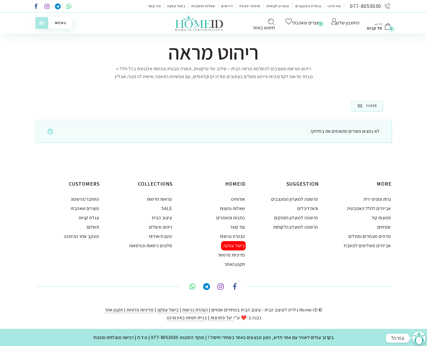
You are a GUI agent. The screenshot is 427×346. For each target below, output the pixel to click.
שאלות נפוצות (232, 208)
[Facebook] (36, 7)
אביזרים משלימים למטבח (367, 246)
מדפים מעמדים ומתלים (370, 236)
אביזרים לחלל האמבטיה (369, 208)
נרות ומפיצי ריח (377, 199)
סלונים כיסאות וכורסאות (150, 246)
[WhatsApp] (69, 7)
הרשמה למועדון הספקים (296, 218)
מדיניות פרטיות (231, 255)
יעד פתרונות (221, 318)
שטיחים (384, 227)
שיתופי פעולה (250, 6)
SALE (167, 208)
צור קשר (154, 6)
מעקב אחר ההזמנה (81, 236)
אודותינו (334, 6)
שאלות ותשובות (203, 6)
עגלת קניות (89, 218)
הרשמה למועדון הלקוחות (295, 227)
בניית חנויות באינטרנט (187, 318)
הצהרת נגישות (232, 236)
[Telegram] (58, 7)
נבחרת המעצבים (308, 6)
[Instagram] (47, 7)
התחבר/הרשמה (85, 199)
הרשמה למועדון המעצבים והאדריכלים (294, 203)
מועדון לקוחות (278, 6)
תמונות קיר (381, 218)
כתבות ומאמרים (230, 218)
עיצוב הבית (162, 218)
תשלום (93, 227)
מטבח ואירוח (160, 236)
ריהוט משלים (160, 227)
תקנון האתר (235, 264)
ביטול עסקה (176, 6)
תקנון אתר (114, 310)
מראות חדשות (159, 199)
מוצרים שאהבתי (85, 208)
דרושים (227, 6)
